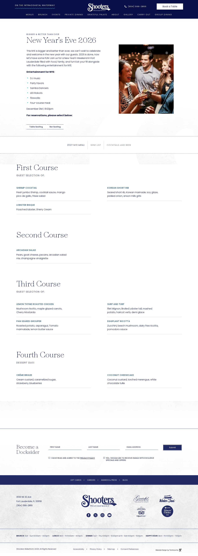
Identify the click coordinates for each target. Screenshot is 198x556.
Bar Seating (55, 126)
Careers (91, 480)
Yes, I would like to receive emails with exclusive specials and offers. (130, 459)
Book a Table (169, 5)
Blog (125, 480)
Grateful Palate (97, 14)
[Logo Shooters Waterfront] (99, 512)
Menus (30, 14)
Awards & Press (109, 480)
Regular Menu (163, 30)
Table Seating (36, 126)
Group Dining (163, 14)
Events (56, 14)
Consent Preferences (130, 549)
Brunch (43, 14)
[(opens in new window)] (141, 498)
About (115, 14)
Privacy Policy (87, 458)
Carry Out (143, 14)
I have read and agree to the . (73, 458)
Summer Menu (163, 26)
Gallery (128, 14)
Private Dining (74, 14)
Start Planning (74, 19)
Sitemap (111, 549)
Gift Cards (75, 480)
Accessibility (78, 549)
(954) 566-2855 (137, 7)
